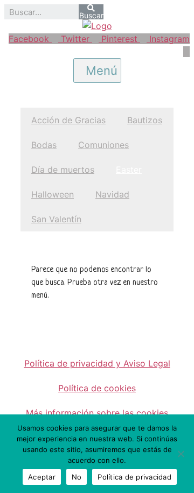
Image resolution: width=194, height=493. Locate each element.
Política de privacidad (134, 477)
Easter (129, 169)
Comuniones (103, 144)
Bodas (44, 144)
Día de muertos (62, 169)
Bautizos (144, 120)
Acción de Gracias (68, 120)
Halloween (52, 194)
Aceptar (42, 477)
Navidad (112, 194)
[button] (97, 70)
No (77, 477)
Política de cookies (97, 388)
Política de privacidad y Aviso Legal (97, 363)
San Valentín (56, 219)
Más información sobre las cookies (97, 412)
